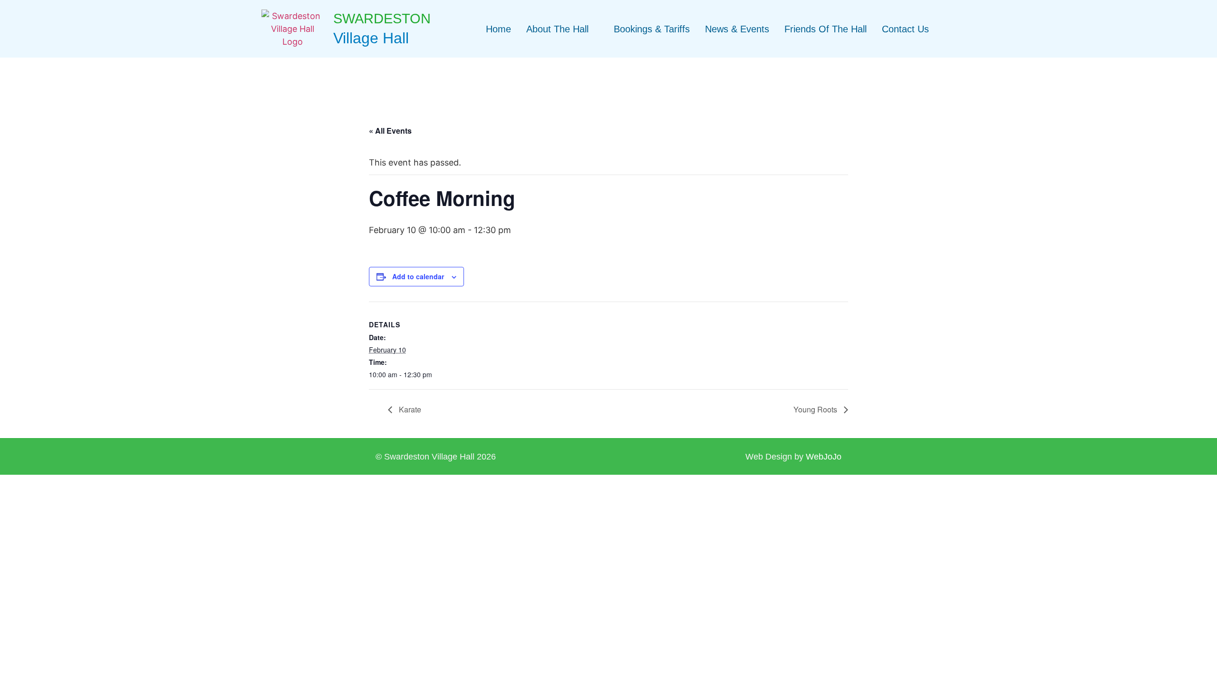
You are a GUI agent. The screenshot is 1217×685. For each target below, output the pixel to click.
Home (498, 29)
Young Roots (816, 409)
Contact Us (905, 29)
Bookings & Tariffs (652, 29)
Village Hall (371, 38)
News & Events (737, 29)
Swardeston (382, 18)
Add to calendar (418, 276)
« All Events (390, 130)
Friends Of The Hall (825, 29)
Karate (409, 409)
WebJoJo (823, 456)
